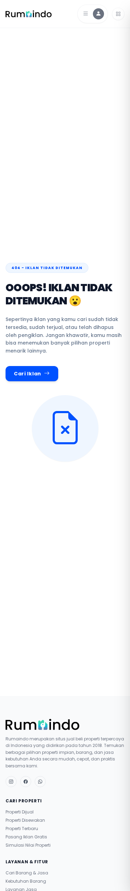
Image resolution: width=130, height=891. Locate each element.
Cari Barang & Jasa (27, 873)
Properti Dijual (20, 812)
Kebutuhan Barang (26, 881)
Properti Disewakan (25, 820)
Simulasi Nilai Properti (28, 845)
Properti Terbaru (22, 828)
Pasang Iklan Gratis (26, 837)
